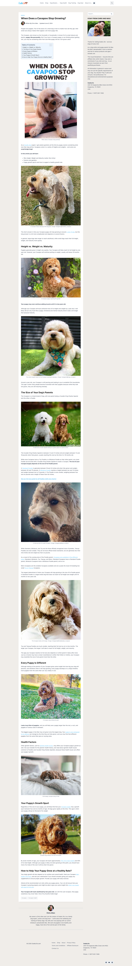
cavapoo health (33, 898)
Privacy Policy (71, 942)
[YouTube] (94, 3)
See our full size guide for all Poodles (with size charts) (38, 479)
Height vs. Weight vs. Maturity (32, 47)
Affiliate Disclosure (72, 945)
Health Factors (27, 53)
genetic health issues (46, 745)
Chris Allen (35, 23)
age (73, 232)
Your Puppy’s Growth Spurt (31, 55)
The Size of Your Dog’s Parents (32, 49)
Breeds (23, 15)
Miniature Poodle (45, 470)
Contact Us (55, 948)
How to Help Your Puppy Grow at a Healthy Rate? (37, 57)
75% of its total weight (68, 861)
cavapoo (24, 898)
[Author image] (23, 23)
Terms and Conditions (58, 945)
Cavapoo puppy (66, 807)
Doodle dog (27, 145)
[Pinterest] (112, 962)
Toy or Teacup (29, 568)
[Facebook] (106, 962)
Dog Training (72, 3)
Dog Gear (80, 3)
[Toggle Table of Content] (50, 45)
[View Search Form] (112, 3)
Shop (46, 3)
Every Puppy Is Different (30, 51)
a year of (69, 232)
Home (42, 3)
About (63, 942)
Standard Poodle (27, 468)
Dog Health (63, 3)
